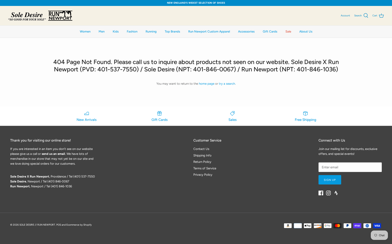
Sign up (330, 179)
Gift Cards (270, 31)
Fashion (132, 31)
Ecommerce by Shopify (79, 224)
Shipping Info (202, 155)
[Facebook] (320, 193)
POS (58, 224)
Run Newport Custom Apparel (209, 31)
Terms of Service (204, 168)
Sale (288, 31)
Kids (116, 31)
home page (206, 83)
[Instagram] (328, 193)
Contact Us (201, 149)
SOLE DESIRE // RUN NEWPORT (37, 224)
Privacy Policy (202, 175)
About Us (305, 31)
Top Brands (172, 31)
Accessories (246, 31)
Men (102, 31)
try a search (227, 83)
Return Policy (202, 162)
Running (151, 31)
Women (85, 31)
